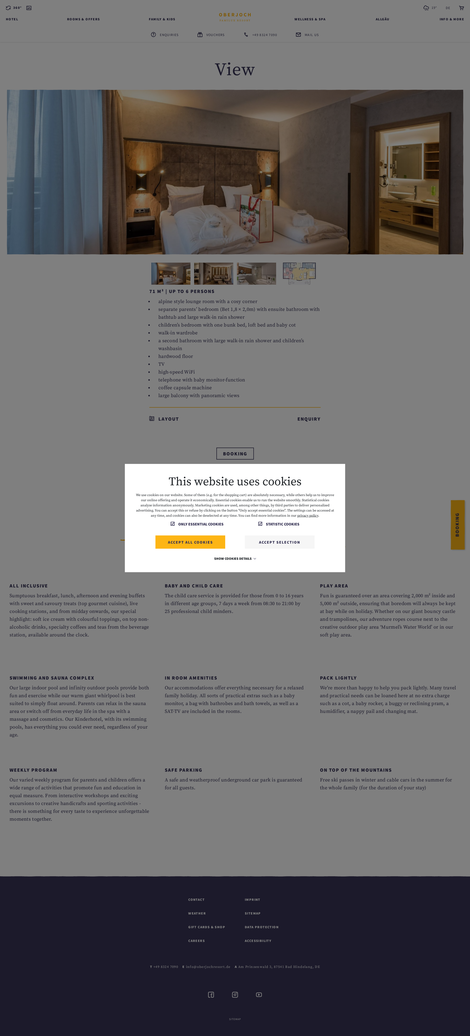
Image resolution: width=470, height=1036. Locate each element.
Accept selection (279, 542)
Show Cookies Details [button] (233, 558)
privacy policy (307, 515)
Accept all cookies (190, 542)
